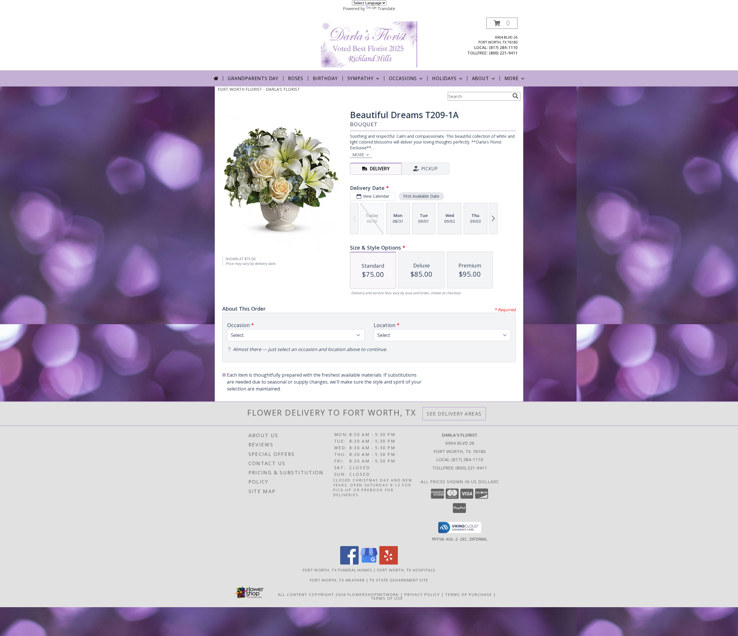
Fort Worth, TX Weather (337, 580)
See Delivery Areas (454, 413)
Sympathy (360, 78)
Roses (295, 78)
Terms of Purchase (468, 594)
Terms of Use (387, 598)
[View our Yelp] (388, 563)
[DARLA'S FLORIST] (369, 44)
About (480, 78)
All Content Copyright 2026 (312, 594)
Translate (386, 8)
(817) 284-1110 (503, 47)
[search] (515, 96)
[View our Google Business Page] (369, 563)
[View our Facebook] (349, 563)
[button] (501, 23)
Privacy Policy (422, 594)
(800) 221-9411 (503, 53)
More (511, 78)
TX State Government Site (399, 580)
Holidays (444, 78)
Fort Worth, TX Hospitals (406, 570)
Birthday (325, 78)
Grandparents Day (253, 78)
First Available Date (421, 196)
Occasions (403, 78)
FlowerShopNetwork (373, 594)
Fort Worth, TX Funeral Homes (337, 570)
